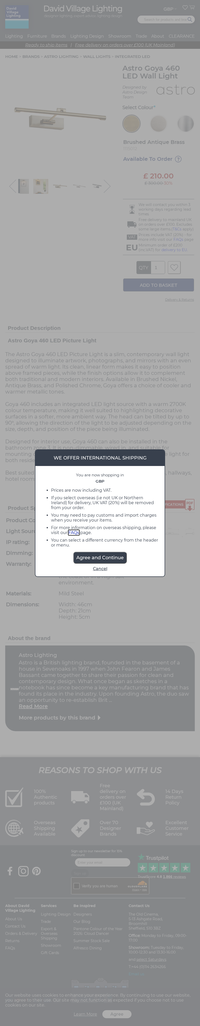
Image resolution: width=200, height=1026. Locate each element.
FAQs (73, 532)
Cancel (100, 568)
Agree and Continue (100, 558)
